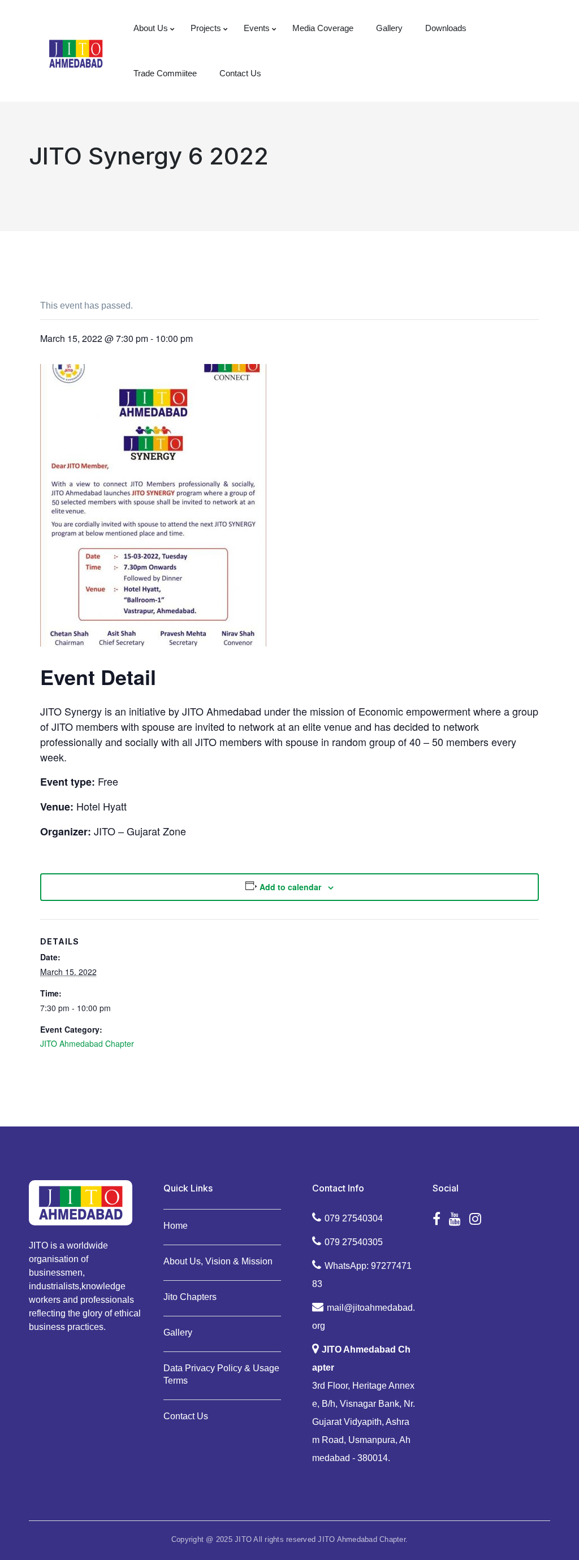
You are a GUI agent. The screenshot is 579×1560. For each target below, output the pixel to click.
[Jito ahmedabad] (75, 53)
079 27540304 (354, 1218)
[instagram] (475, 1219)
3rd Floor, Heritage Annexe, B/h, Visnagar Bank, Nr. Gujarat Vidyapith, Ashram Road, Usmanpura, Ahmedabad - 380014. (363, 1404)
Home (175, 1225)
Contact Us (185, 1416)
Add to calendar (290, 886)
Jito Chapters (190, 1297)
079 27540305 (354, 1242)
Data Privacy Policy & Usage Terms (221, 1374)
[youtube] (455, 1219)
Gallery (177, 1332)
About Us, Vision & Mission (218, 1261)
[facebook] (436, 1219)
